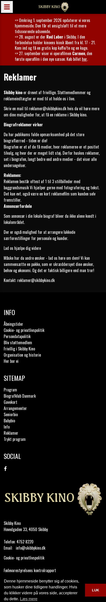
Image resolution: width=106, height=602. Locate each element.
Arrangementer (15, 408)
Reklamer (11, 433)
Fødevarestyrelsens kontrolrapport (30, 570)
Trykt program (15, 439)
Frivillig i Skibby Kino (19, 349)
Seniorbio (11, 414)
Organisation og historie (22, 355)
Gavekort (10, 402)
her (84, 59)
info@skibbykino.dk (30, 548)
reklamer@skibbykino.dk (47, 108)
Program (10, 390)
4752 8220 (25, 542)
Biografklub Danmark (20, 396)
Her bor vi (11, 361)
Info (7, 427)
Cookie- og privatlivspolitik (24, 330)
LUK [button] (95, 590)
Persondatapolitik (17, 336)
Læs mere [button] (28, 599)
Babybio (9, 421)
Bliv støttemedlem (18, 342)
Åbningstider (13, 324)
